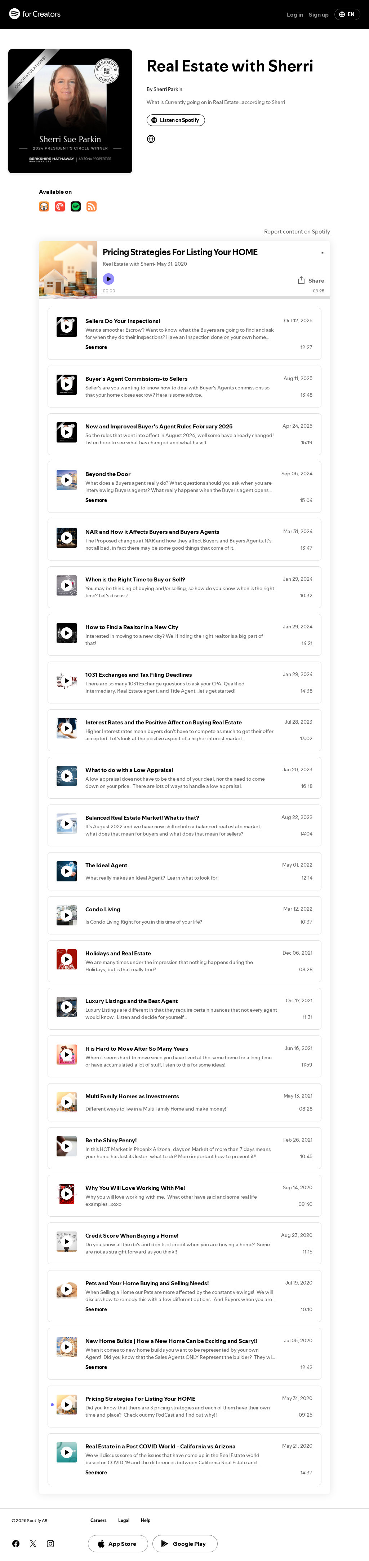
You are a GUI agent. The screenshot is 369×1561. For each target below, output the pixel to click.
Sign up (319, 14)
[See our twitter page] (33, 1543)
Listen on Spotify (179, 120)
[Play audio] (323, 252)
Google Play (189, 1544)
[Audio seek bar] (213, 297)
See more (96, 347)
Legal (123, 1520)
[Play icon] (108, 279)
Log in (295, 14)
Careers (98, 1520)
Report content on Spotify (297, 231)
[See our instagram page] (50, 1543)
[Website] (151, 139)
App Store (122, 1544)
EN (351, 14)
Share (316, 280)
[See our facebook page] (16, 1543)
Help (146, 1520)
